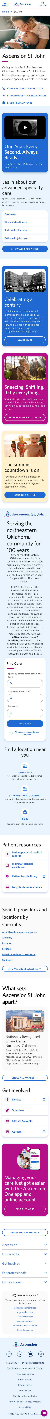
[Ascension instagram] (41, 1354)
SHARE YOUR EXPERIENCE (25, 1232)
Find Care (25, 723)
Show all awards (23, 1078)
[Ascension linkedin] (19, 1354)
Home (5, 11)
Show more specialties (23, 968)
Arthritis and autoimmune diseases (19, 932)
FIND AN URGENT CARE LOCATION (24, 96)
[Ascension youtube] (30, 1354)
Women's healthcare (15, 222)
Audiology (7, 937)
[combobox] (27, 683)
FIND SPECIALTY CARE (17, 103)
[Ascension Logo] (25, 1344)
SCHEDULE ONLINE (25, 495)
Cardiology (10, 214)
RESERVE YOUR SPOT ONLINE (25, 417)
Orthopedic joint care (16, 238)
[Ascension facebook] (9, 1354)
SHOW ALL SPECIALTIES (25, 249)
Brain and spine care (15, 230)
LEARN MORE (25, 340)
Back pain (7, 943)
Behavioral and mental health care (18, 954)
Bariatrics (7, 948)
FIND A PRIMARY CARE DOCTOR (22, 88)
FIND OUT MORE (25, 1209)
